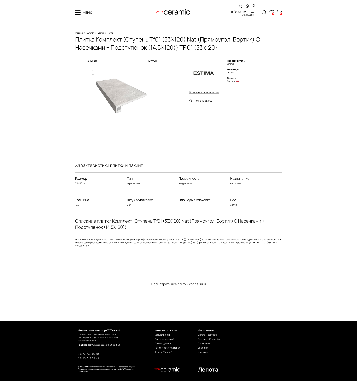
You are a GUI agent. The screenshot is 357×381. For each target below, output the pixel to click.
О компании (204, 343)
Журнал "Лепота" (163, 352)
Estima (101, 32)
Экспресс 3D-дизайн (209, 339)
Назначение (239, 178)
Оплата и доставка (207, 334)
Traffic (110, 32)
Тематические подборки (167, 347)
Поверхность (189, 178)
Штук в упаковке (140, 200)
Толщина (82, 200)
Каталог (90, 32)
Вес (233, 200)
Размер (81, 178)
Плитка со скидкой (164, 339)
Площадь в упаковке (194, 200)
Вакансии (203, 347)
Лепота (208, 369)
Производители (163, 343)
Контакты (203, 352)
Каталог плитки (163, 334)
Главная (79, 32)
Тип (130, 178)
